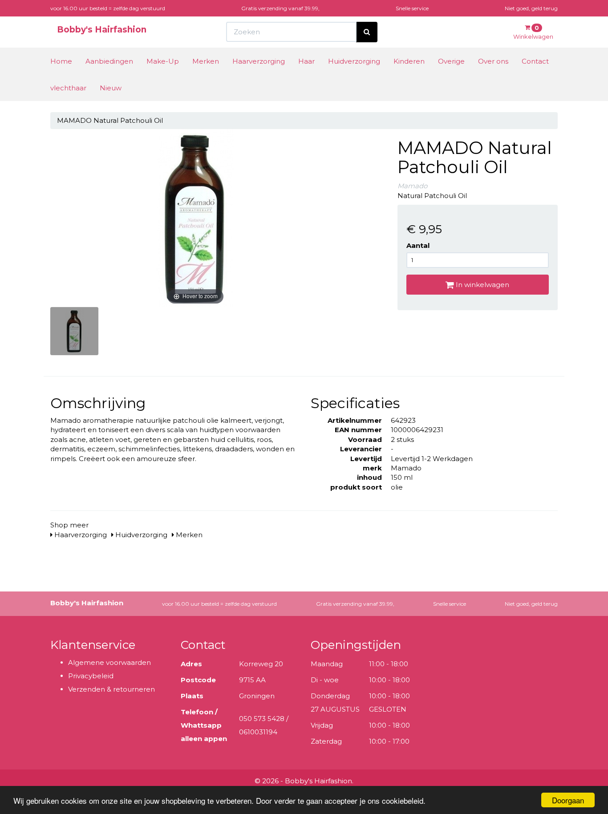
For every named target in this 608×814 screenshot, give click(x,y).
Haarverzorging (258, 61)
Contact (535, 61)
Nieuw (111, 88)
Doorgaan (568, 800)
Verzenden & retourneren (111, 689)
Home (61, 61)
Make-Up (162, 61)
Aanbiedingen (109, 61)
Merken (205, 61)
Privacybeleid (90, 676)
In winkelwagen (481, 284)
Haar (306, 61)
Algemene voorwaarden (109, 662)
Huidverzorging (354, 61)
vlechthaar (68, 88)
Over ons (493, 61)
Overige (451, 61)
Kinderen (409, 61)
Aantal (418, 245)
